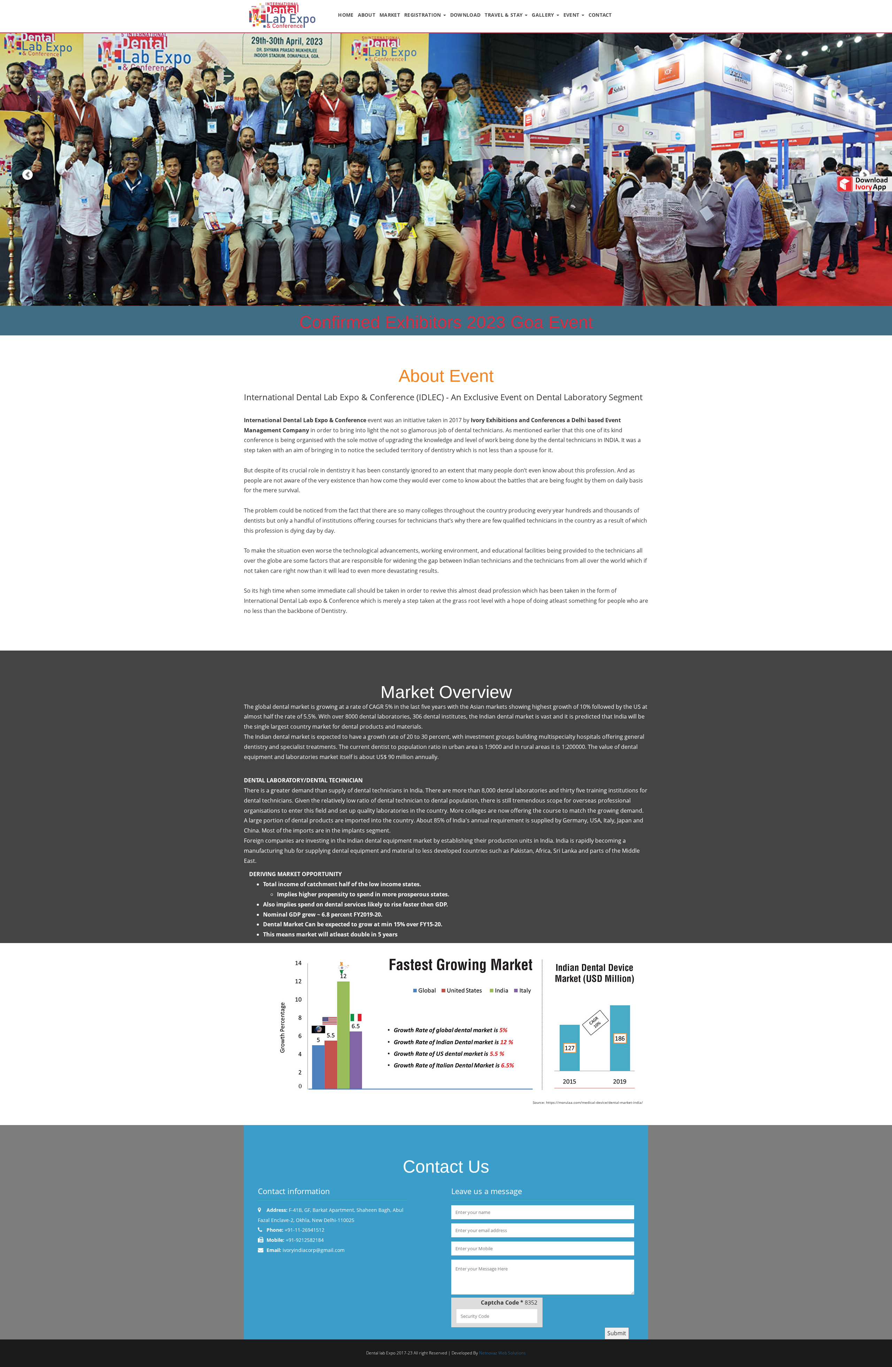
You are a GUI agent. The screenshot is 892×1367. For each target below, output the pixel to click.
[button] (22, 169)
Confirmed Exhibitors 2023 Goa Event (446, 322)
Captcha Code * (502, 1302)
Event (572, 15)
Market (389, 15)
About (367, 15)
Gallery (543, 15)
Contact (600, 15)
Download (465, 15)
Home (345, 15)
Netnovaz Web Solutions (502, 1353)
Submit (616, 1333)
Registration (423, 15)
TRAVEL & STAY (504, 15)
